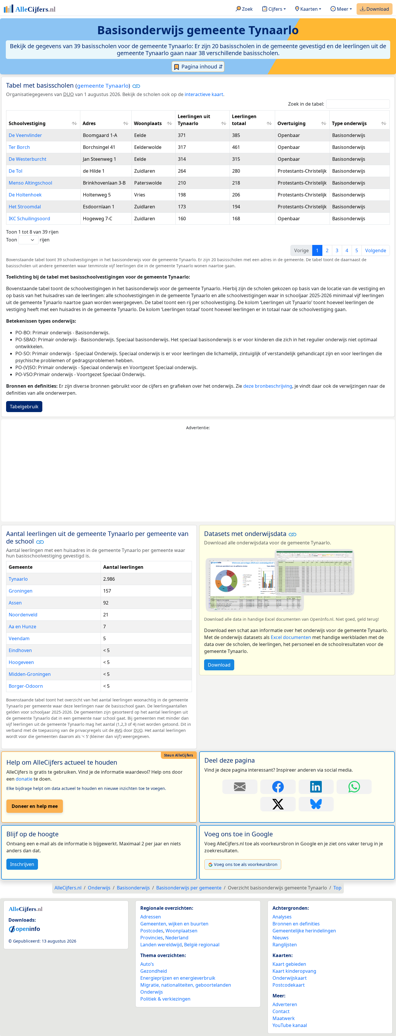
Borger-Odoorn (26, 686)
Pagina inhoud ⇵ (201, 66)
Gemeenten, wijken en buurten (174, 924)
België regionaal (201, 944)
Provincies (151, 937)
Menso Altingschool (30, 183)
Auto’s (147, 964)
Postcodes (151, 930)
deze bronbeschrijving (267, 386)
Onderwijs (151, 992)
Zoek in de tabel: (306, 104)
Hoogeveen (21, 662)
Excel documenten (291, 637)
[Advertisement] (198, 476)
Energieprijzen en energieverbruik (177, 978)
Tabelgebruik (24, 406)
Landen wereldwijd (161, 944)
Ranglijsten (285, 944)
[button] (136, 86)
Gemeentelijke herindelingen (304, 930)
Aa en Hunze (22, 626)
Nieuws (281, 937)
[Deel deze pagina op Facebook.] (277, 786)
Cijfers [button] (274, 9)
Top (337, 888)
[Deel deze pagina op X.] (277, 804)
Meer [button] (342, 9)
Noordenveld (23, 614)
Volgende (375, 250)
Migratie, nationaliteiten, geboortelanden (185, 985)
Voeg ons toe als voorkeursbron (245, 864)
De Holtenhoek (25, 195)
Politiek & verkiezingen (165, 999)
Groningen (20, 591)
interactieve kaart (204, 94)
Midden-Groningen (30, 674)
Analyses (282, 917)
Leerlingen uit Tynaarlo (194, 120)
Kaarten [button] (308, 9)
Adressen (150, 917)
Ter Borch (19, 147)
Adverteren (285, 1004)
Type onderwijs (349, 123)
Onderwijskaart (290, 978)
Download (377, 9)
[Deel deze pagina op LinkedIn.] (316, 786)
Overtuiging (291, 123)
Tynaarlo (18, 579)
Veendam (19, 638)
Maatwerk (284, 1018)
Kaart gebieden (289, 964)
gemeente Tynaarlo (102, 85)
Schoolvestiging (27, 123)
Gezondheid (153, 971)
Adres (89, 123)
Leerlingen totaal (244, 120)
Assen (15, 603)
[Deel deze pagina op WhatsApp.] (354, 786)
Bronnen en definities (296, 924)
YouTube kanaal (290, 1025)
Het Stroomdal (25, 206)
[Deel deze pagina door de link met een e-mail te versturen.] (239, 786)
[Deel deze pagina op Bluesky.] (316, 804)
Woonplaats (148, 123)
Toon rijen (28, 240)
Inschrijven (22, 864)
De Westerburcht (27, 159)
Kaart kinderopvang (294, 971)
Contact (281, 1011)
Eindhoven (20, 650)
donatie (24, 779)
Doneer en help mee (35, 806)
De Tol (15, 171)
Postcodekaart (289, 985)
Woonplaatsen (181, 930)
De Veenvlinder (25, 135)
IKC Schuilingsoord (29, 218)
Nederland (176, 937)
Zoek (247, 9)
